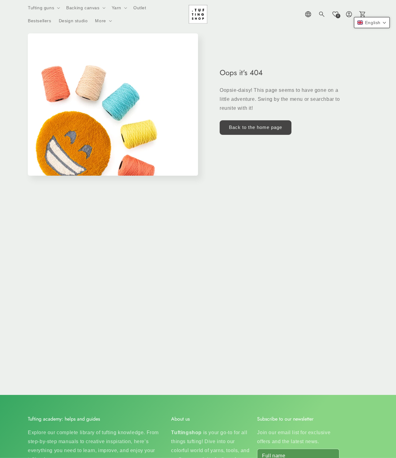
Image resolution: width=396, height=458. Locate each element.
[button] (43, 7)
